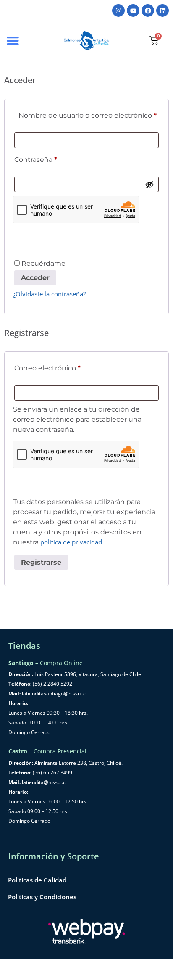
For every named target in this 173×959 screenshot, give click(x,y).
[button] (13, 40)
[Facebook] (148, 10)
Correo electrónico (66, 367)
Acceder (35, 278)
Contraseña (54, 158)
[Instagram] (118, 10)
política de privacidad (71, 542)
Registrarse (41, 562)
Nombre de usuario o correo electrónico (88, 114)
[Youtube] (133, 10)
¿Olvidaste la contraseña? (49, 294)
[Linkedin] (162, 10)
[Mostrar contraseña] (149, 184)
